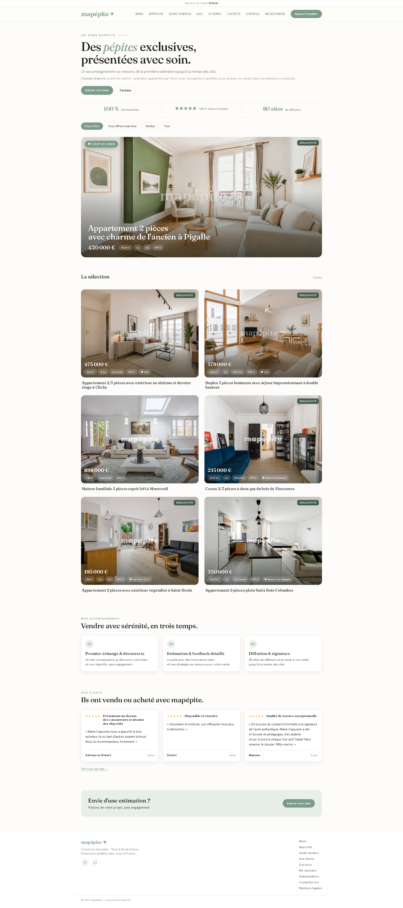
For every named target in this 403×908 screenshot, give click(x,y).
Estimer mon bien (97, 90)
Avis (199, 14)
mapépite (95, 14)
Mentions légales (310, 888)
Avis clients (306, 859)
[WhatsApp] (95, 862)
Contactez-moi (309, 882)
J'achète (233, 14)
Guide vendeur (180, 14)
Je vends (214, 14)
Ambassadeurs (309, 876)
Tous (167, 126)
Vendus (150, 126)
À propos (253, 14)
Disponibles (92, 126)
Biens (140, 14)
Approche (156, 14)
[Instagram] (85, 862)
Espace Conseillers (306, 14)
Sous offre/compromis (122, 126)
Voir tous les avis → (94, 769)
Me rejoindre (275, 14)
